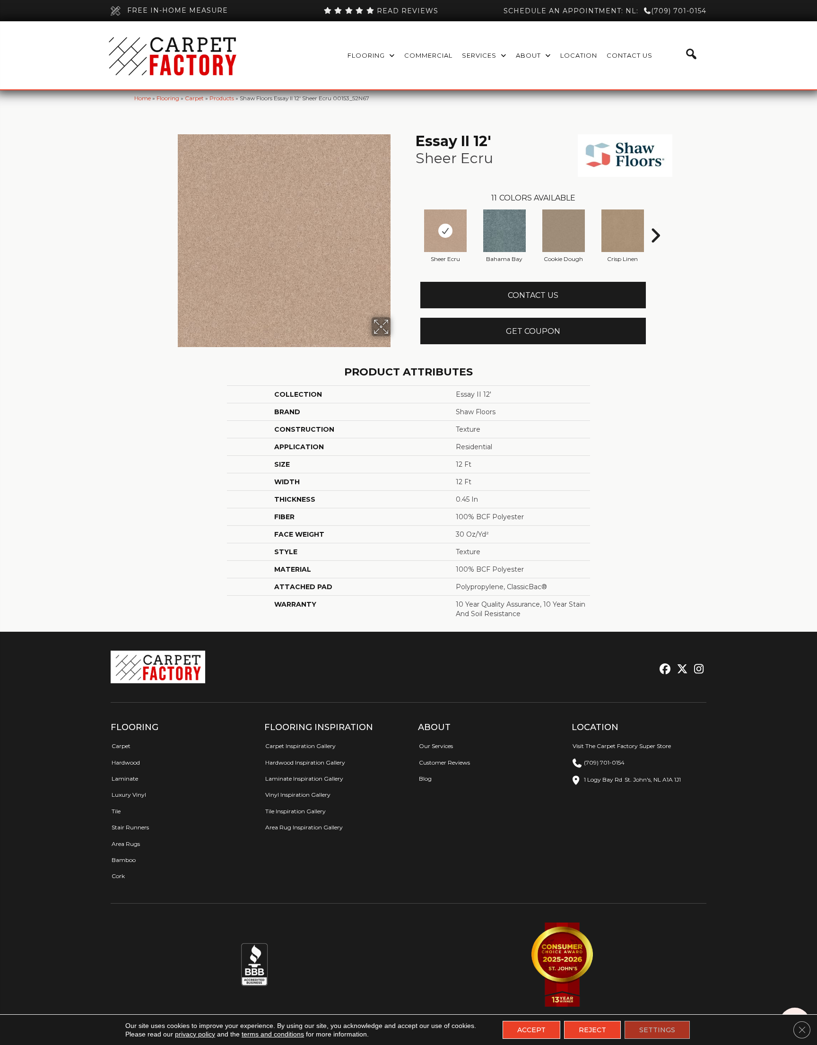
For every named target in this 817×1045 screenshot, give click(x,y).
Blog (425, 778)
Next (655, 221)
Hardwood (126, 762)
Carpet (194, 98)
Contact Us (533, 295)
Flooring (167, 98)
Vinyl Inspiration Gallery (297, 794)
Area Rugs (126, 843)
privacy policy (195, 1034)
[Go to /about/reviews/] (380, 11)
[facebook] (663, 669)
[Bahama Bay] (504, 230)
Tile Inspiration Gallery (295, 811)
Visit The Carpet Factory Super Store (622, 745)
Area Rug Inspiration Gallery (304, 827)
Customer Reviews (444, 762)
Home (142, 98)
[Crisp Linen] (622, 230)
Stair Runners (130, 827)
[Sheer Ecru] (445, 230)
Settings (657, 1030)
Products (221, 98)
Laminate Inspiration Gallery (304, 778)
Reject (592, 1030)
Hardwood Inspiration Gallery (305, 762)
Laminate (125, 778)
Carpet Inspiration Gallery (300, 745)
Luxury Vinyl (129, 794)
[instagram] (697, 669)
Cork (118, 876)
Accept (531, 1030)
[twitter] (680, 669)
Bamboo (124, 859)
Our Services (436, 745)
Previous (411, 221)
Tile (116, 811)
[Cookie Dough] (563, 230)
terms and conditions (273, 1034)
